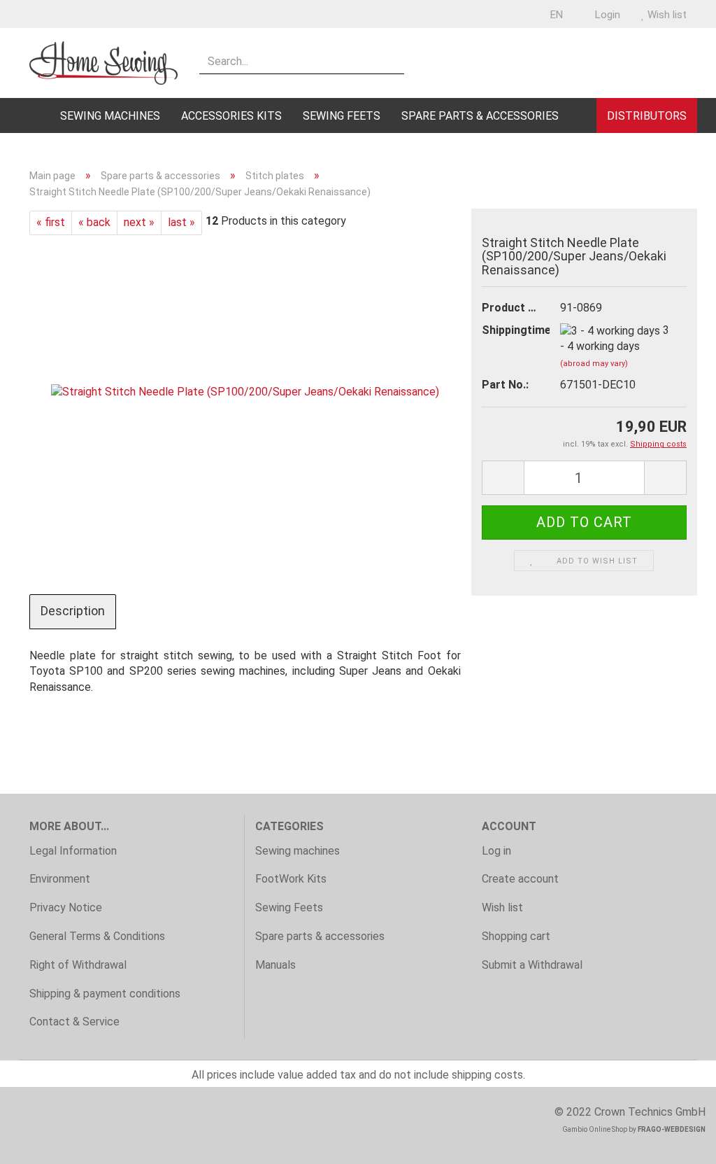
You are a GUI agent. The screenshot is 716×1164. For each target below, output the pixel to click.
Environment (59, 878)
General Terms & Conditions (97, 936)
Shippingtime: (511, 330)
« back (94, 222)
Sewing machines (110, 115)
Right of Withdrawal (78, 965)
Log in (496, 850)
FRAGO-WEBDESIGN (672, 1129)
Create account (520, 878)
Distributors (647, 115)
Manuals (275, 965)
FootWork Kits (291, 878)
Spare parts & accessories (480, 115)
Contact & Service (74, 1021)
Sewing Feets (341, 115)
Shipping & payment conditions (104, 993)
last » (181, 222)
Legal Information (73, 850)
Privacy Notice (65, 907)
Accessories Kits (231, 115)
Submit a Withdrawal (532, 965)
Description (73, 610)
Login (606, 14)
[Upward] (678, 1143)
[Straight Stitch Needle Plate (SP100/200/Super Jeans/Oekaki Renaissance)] (245, 391)
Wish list (666, 14)
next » (139, 222)
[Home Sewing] (103, 63)
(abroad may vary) (594, 363)
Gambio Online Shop (594, 1129)
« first (50, 222)
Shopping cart (516, 936)
